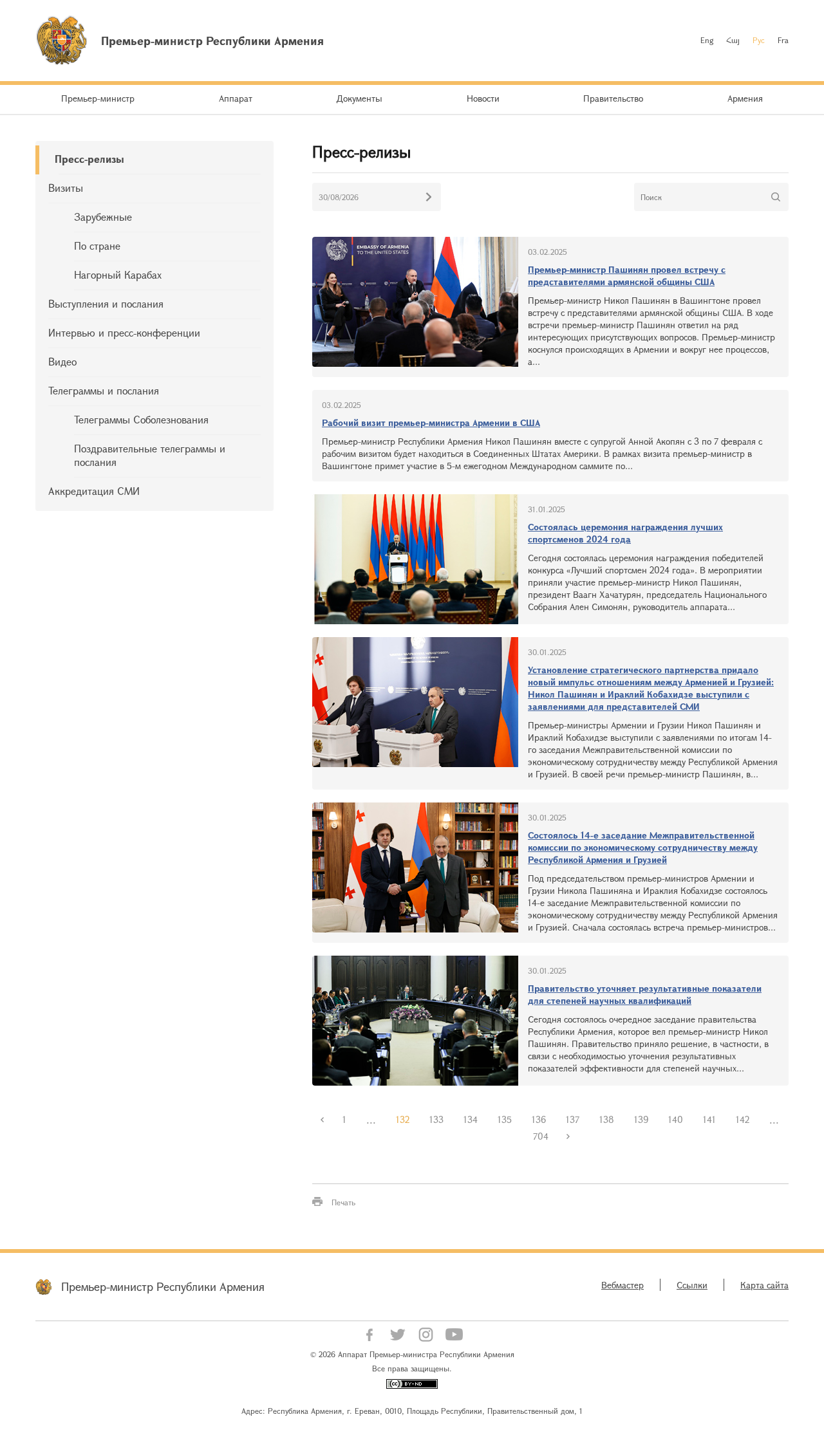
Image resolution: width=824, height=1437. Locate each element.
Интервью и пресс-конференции (124, 332)
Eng (706, 40)
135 (505, 1119)
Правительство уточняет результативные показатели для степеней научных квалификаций (645, 994)
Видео (62, 361)
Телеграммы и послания (103, 390)
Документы (359, 98)
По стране (97, 245)
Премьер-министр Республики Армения (163, 1286)
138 (606, 1119)
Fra (783, 40)
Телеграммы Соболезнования (141, 419)
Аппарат (235, 98)
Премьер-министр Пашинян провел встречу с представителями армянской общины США (627, 275)
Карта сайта (764, 1285)
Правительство (613, 98)
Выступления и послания (106, 303)
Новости (483, 98)
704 (540, 1136)
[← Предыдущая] (322, 1119)
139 (641, 1119)
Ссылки (692, 1285)
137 (572, 1119)
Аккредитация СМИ (94, 490)
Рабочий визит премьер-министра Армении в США (431, 422)
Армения (745, 98)
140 (675, 1119)
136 (539, 1119)
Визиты (65, 187)
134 (471, 1119)
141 (709, 1119)
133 (436, 1119)
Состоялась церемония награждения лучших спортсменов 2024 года (625, 533)
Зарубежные (103, 216)
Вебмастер (622, 1285)
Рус (759, 40)
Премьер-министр (98, 98)
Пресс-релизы (89, 158)
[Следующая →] (568, 1136)
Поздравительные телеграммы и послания (149, 454)
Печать (343, 1202)
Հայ (733, 40)
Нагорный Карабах (118, 274)
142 (742, 1119)
